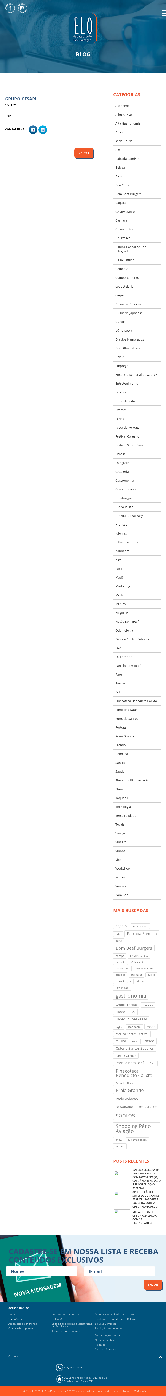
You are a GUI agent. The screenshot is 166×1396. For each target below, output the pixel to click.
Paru (152, 1063)
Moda (119, 595)
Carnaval (121, 220)
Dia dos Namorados (129, 339)
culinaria (136, 975)
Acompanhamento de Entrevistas (114, 1314)
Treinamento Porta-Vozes (67, 1331)
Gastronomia (124, 480)
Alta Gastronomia (127, 123)
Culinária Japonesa (129, 313)
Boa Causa (123, 185)
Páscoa (120, 683)
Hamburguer (124, 498)
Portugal (121, 727)
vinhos (120, 1146)
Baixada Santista (127, 159)
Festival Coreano (127, 436)
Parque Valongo (126, 1056)
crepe (119, 295)
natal (135, 1041)
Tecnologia (123, 807)
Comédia (121, 269)
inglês (119, 1027)
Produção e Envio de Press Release (115, 1319)
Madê (119, 577)
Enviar (153, 1285)
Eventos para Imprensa (65, 1314)
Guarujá (148, 1005)
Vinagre (120, 842)
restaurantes (148, 1107)
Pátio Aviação (127, 1098)
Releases (100, 1345)
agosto (121, 925)
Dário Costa (123, 330)
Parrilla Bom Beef (127, 666)
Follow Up (57, 1319)
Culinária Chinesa (128, 304)
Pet (117, 692)
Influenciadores (126, 542)
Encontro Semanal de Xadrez (136, 375)
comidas (120, 974)
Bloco (119, 176)
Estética (121, 392)
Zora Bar (121, 895)
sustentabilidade (137, 1139)
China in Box (124, 229)
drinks (141, 981)
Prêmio (120, 745)
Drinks (120, 357)
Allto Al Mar (123, 114)
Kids (118, 560)
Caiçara (120, 203)
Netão (149, 1041)
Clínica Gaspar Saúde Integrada (130, 249)
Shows (120, 789)
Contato (13, 1356)
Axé (118, 150)
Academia (122, 106)
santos (125, 1115)
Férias (119, 419)
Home (12, 1314)
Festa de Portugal (127, 427)
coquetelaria (124, 286)
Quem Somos (16, 1319)
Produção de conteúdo (108, 1328)
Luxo (118, 569)
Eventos (121, 410)
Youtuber (122, 886)
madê (151, 1027)
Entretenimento (126, 383)
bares (119, 940)
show (119, 1140)
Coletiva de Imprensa (20, 1328)
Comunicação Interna (107, 1335)
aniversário (140, 926)
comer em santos (143, 968)
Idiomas (121, 533)
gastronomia (131, 995)
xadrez (120, 877)
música (121, 1041)
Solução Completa (105, 1323)
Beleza (120, 167)
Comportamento (127, 278)
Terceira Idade (125, 816)
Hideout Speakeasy (129, 516)
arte (118, 934)
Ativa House (123, 141)
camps (120, 956)
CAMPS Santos (125, 212)
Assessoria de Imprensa (22, 1323)
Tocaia (120, 824)
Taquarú (121, 798)
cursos (151, 974)
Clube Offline (124, 260)
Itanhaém (122, 551)
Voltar (84, 153)
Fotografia (122, 463)
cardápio (120, 962)
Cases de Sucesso (105, 1349)
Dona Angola (123, 981)
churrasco (122, 968)
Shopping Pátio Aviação (132, 780)
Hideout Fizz (124, 507)
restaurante (124, 1106)
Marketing (122, 586)
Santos (120, 763)
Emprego (121, 366)
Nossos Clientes (104, 1340)
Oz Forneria (123, 657)
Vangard (121, 833)
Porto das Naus (126, 710)
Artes (119, 132)
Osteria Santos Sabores (132, 639)
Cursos (120, 322)
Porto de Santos (126, 718)
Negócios (122, 613)
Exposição (122, 988)
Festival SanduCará (129, 445)
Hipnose (121, 524)
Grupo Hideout (126, 489)
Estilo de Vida (125, 401)
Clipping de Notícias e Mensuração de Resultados (72, 1325)
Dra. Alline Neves (127, 348)
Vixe (118, 860)
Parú (118, 674)
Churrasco (122, 238)
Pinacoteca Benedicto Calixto (136, 701)
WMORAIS (140, 1391)
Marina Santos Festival (132, 1034)
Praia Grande (124, 736)
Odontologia (124, 630)
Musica (120, 604)
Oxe (118, 648)
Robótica (121, 754)
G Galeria (122, 472)
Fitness (120, 454)
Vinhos (120, 851)
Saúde (119, 771)
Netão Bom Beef (127, 621)
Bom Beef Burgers (128, 194)
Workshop (122, 868)
